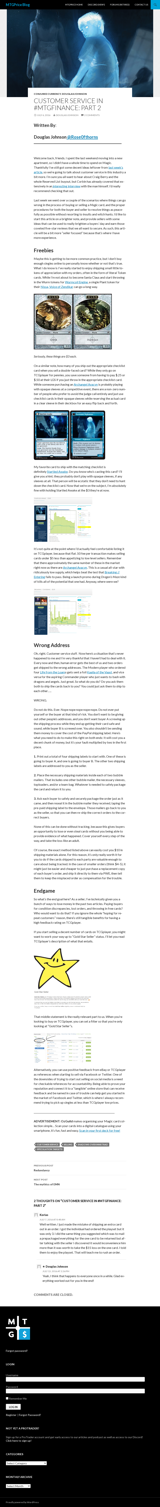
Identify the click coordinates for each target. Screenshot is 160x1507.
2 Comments (92, 115)
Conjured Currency (47, 93)
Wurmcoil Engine (76, 282)
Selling (68, 1144)
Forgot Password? (30, 1415)
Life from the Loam (52, 672)
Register (11, 1415)
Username (12, 1375)
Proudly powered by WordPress (22, 1502)
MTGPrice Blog (18, 5)
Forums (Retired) (120, 4)
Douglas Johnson (74, 93)
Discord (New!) (96, 4)
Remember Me (17, 1398)
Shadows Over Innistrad (93, 1144)
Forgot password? (17, 1350)
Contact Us (141, 4)
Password (12, 1386)
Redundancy (43, 1168)
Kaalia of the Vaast (99, 672)
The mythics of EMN (47, 1182)
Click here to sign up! (19, 1440)
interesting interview (66, 186)
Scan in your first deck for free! (99, 1130)
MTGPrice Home (74, 4)
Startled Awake (57, 471)
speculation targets (49, 1149)
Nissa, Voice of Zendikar (57, 287)
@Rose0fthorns (82, 137)
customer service (47, 1144)
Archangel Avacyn (86, 384)
